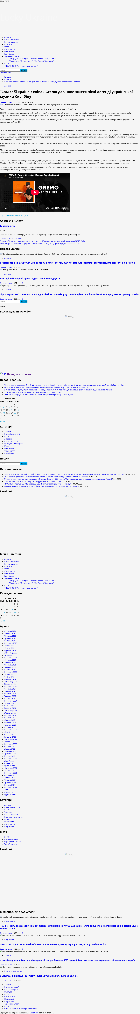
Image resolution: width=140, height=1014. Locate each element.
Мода (6, 47)
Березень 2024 (10, 701)
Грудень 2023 (10, 708)
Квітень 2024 (9, 698)
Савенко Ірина (6, 102)
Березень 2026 (10, 643)
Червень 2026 (10, 636)
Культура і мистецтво (13, 443)
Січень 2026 (9, 648)
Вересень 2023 (10, 715)
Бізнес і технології (12, 434)
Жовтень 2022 (10, 742)
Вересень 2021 (10, 773)
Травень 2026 (10, 638)
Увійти (7, 837)
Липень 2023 (9, 720)
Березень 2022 (10, 758)
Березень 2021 (10, 787)
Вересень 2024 (10, 686)
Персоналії (9, 51)
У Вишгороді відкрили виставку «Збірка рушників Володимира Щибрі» (34, 392)
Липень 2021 (9, 778)
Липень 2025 (9, 662)
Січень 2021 (9, 792)
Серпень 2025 (10, 660)
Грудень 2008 (10, 794)
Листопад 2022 (10, 739)
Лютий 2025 (9, 674)
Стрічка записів (11, 839)
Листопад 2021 (10, 768)
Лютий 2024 (9, 703)
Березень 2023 (10, 729)
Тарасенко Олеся (11, 56)
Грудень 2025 (10, 650)
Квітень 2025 (9, 669)
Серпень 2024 (10, 689)
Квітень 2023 (9, 727)
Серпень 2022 (10, 746)
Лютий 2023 (9, 732)
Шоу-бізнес (9, 54)
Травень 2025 (10, 667)
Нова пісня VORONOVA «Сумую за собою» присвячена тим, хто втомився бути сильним (41, 486)
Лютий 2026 (9, 645)
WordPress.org (10, 844)
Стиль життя (9, 49)
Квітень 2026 (9, 641)
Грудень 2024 (10, 679)
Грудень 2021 (10, 766)
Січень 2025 (9, 677)
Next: (39, 243)
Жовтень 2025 (10, 655)
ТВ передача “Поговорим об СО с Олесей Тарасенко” (31, 61)
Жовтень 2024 (10, 684)
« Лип (2, 421)
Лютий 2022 (9, 761)
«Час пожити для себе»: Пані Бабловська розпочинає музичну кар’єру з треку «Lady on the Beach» (46, 387)
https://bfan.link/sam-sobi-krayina (14, 215)
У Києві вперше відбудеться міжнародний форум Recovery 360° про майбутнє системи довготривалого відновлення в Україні (68, 262)
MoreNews (34, 1013)
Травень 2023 (10, 725)
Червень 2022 (10, 751)
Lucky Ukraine (29, 17)
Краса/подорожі (11, 42)
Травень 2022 (10, 754)
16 (18, 410)
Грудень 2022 (10, 737)
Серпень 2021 (10, 775)
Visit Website (5, 239)
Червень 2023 (10, 722)
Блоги (6, 63)
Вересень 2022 (10, 744)
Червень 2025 (10, 665)
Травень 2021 (10, 782)
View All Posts (16, 239)
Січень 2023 (9, 734)
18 (4, 413)
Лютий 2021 (9, 790)
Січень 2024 (9, 705)
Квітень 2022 (9, 756)
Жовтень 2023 (10, 713)
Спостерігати (5, 73)
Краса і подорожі (11, 441)
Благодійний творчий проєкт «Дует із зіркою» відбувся (30, 278)
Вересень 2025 (10, 657)
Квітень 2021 (9, 785)
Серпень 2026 (10, 631)
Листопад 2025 (10, 653)
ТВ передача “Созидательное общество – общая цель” (32, 59)
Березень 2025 (10, 672)
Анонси (7, 37)
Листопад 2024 (10, 681)
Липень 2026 (9, 633)
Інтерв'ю (8, 439)
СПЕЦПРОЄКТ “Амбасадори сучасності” (21, 66)
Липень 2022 (9, 749)
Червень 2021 (10, 780)
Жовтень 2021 (10, 770)
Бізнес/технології (11, 39)
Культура (8, 44)
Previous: (42, 241)
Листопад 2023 (10, 710)
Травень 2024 (10, 696)
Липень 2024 (9, 691)
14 (12, 410)
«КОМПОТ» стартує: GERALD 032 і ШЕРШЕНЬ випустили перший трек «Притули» (38, 394)
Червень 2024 (10, 693)
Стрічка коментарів (12, 841)
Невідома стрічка (19, 374)
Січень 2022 (9, 763)
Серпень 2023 (10, 717)
